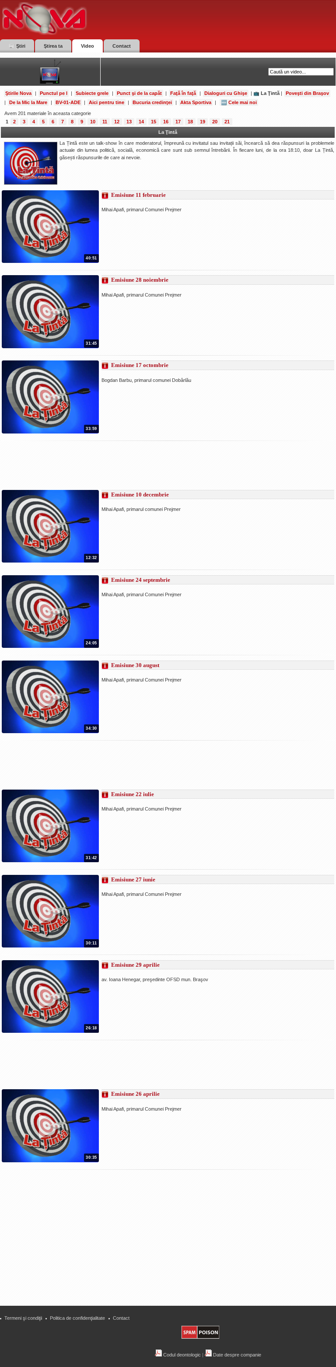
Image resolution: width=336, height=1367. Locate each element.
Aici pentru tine (106, 102)
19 (202, 121)
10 (93, 121)
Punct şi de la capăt (139, 93)
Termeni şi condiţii (23, 1318)
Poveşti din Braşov (307, 93)
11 (104, 121)
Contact (121, 1318)
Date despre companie (236, 1354)
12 (117, 121)
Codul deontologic (181, 1354)
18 (190, 121)
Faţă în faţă (183, 93)
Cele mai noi (242, 102)
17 (178, 121)
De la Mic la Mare (28, 102)
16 (166, 121)
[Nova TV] (120, 18)
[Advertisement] (161, 465)
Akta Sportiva (195, 102)
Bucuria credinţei (152, 102)
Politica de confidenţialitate (77, 1318)
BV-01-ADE (68, 102)
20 (215, 121)
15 (154, 121)
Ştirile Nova (18, 93)
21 (227, 121)
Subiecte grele (92, 93)
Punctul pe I (53, 93)
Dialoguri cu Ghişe (225, 93)
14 (141, 121)
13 (129, 121)
